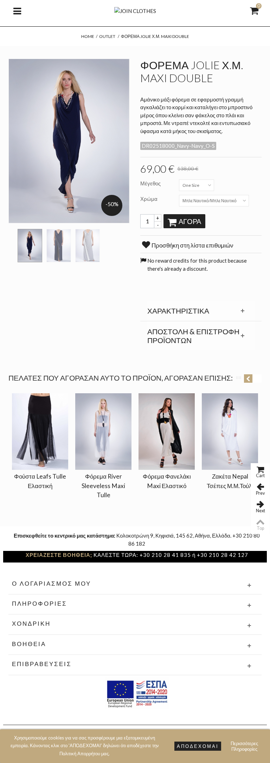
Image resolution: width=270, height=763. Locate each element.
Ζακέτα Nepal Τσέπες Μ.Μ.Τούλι (230, 481)
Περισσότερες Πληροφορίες (244, 746)
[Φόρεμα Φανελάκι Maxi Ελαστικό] (167, 431)
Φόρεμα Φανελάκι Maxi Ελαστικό (167, 481)
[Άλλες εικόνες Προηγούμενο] (11, 243)
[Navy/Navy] (30, 245)
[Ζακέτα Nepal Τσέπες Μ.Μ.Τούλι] (230, 431)
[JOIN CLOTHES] (135, 10)
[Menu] (17, 10)
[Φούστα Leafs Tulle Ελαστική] (40, 431)
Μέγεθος (151, 183)
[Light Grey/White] (87, 245)
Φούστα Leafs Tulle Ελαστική (40, 481)
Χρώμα (149, 199)
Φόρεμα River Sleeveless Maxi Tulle (103, 485)
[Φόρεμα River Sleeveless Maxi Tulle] (103, 431)
